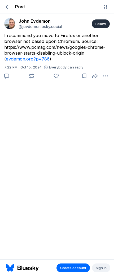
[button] (7, 6)
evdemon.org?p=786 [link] (28, 59)
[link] (9, 23)
